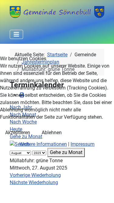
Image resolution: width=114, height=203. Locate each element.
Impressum (83, 144)
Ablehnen (52, 132)
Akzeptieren (17, 132)
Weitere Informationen (43, 144)
